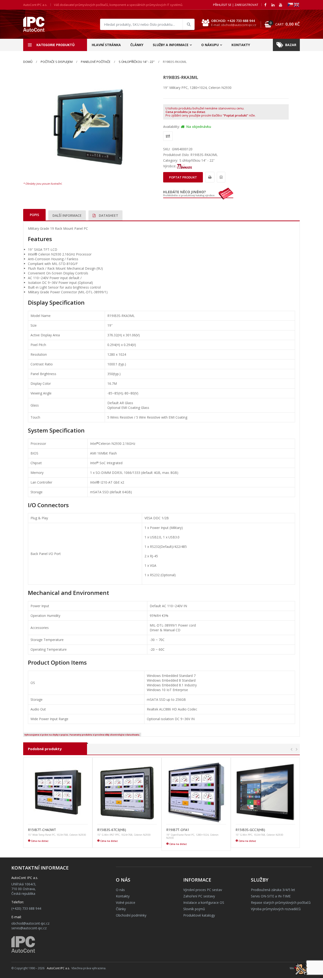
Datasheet (108, 215)
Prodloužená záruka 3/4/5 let (273, 889)
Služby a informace (170, 45)
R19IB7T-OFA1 (177, 829)
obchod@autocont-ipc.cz (30, 923)
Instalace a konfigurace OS (203, 902)
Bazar (290, 45)
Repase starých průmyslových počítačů (281, 902)
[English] (297, 4)
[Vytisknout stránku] (209, 177)
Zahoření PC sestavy (199, 896)
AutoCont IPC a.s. (58, 968)
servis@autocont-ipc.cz (29, 928)
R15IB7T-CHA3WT (42, 829)
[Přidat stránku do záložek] (220, 177)
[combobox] (147, 24)
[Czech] (291, 4)
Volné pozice (125, 902)
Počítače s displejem (57, 62)
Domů (27, 62)
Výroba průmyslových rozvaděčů (276, 909)
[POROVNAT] (168, 136)
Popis (34, 214)
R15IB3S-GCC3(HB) (250, 829)
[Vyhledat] (188, 24)
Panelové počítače (95, 62)
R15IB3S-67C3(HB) (111, 829)
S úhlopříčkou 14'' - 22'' (137, 62)
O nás (120, 889)
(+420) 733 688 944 (26, 908)
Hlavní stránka (106, 45)
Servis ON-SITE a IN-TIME (271, 896)
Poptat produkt (183, 177)
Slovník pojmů (194, 909)
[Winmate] (184, 166)
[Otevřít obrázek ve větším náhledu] (89, 126)
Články (136, 45)
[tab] (34, 215)
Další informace (67, 215)
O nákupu (210, 45)
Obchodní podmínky (131, 915)
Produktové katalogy (199, 915)
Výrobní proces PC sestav (202, 889)
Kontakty (240, 45)
